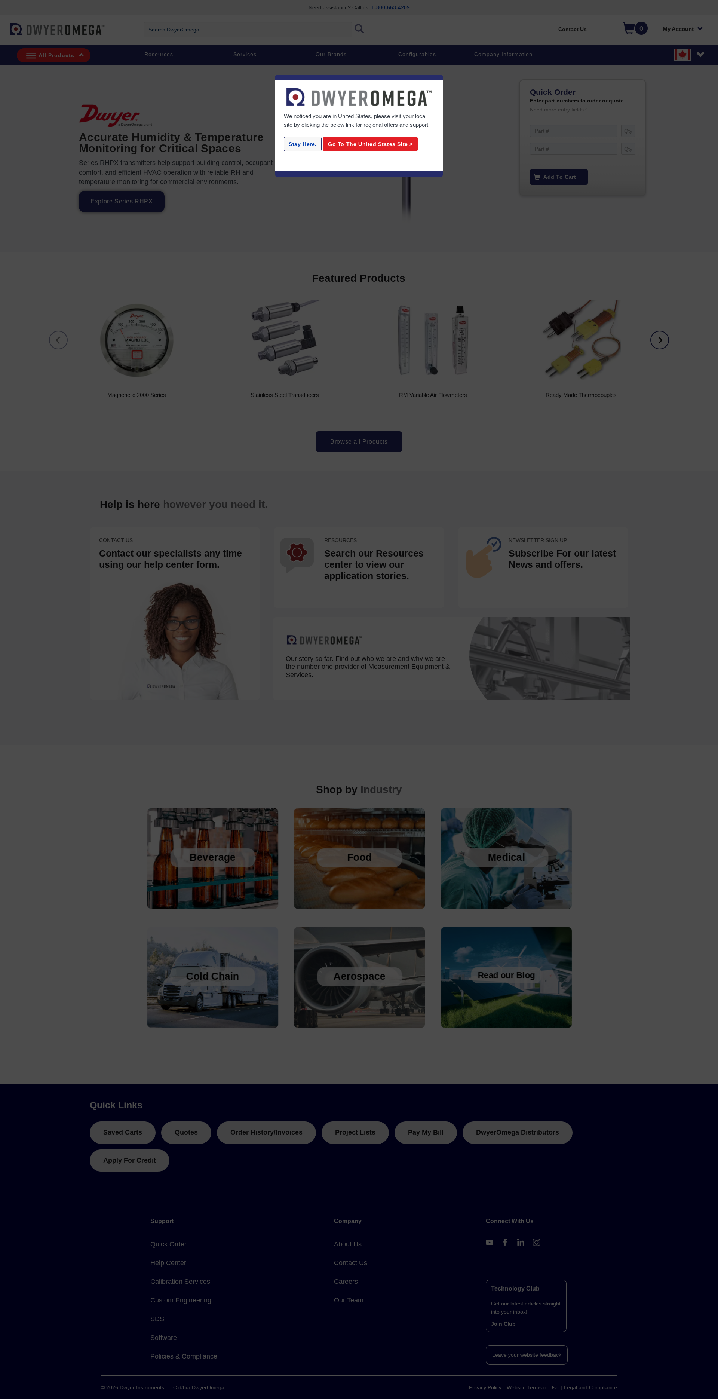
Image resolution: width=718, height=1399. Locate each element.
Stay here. (303, 144)
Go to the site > (370, 144)
